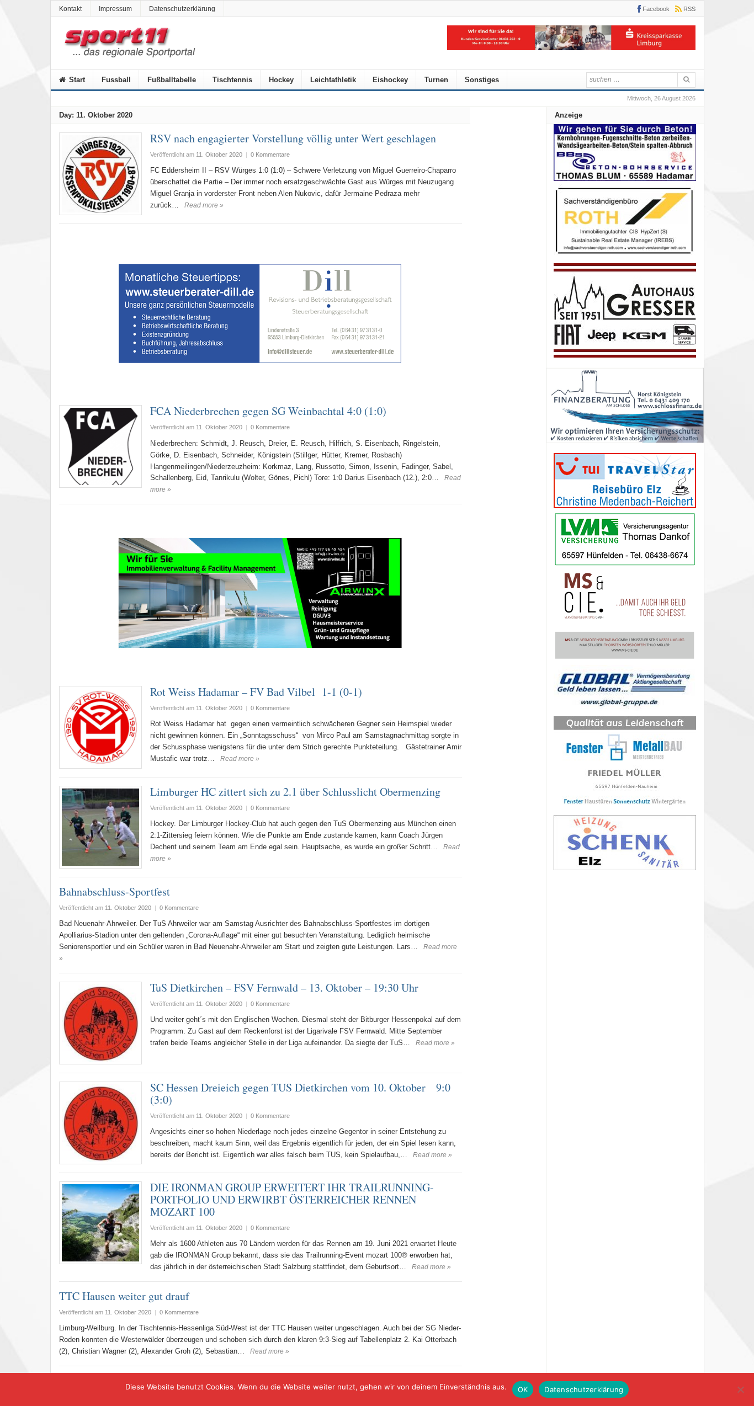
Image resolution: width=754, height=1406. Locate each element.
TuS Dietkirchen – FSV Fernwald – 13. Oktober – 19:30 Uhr (284, 987)
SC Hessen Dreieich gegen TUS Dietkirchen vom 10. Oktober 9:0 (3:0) (300, 1093)
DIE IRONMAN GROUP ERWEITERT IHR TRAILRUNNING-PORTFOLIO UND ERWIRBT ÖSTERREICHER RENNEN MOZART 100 (292, 1199)
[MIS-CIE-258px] (625, 658)
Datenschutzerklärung (182, 9)
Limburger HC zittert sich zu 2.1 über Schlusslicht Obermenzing (295, 791)
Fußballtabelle (171, 80)
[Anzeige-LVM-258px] (625, 564)
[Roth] (625, 257)
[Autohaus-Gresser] (625, 355)
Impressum (115, 9)
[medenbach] (625, 506)
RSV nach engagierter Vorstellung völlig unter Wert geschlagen (293, 138)
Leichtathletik (333, 80)
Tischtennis (232, 80)
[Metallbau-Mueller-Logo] (625, 809)
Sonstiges (482, 80)
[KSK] (571, 48)
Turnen (436, 80)
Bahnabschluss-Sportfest (114, 891)
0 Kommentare (270, 154)
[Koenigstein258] (625, 447)
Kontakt (70, 9)
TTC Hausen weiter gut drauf (124, 1295)
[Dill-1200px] (260, 391)
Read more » (204, 205)
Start (76, 80)
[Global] (625, 710)
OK (523, 1389)
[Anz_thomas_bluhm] (625, 178)
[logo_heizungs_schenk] (625, 868)
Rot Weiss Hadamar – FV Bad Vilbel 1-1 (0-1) (256, 691)
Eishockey (390, 80)
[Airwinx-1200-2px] (260, 671)
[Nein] (740, 1389)
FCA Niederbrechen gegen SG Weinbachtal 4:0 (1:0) (268, 410)
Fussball (116, 80)
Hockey (281, 80)
